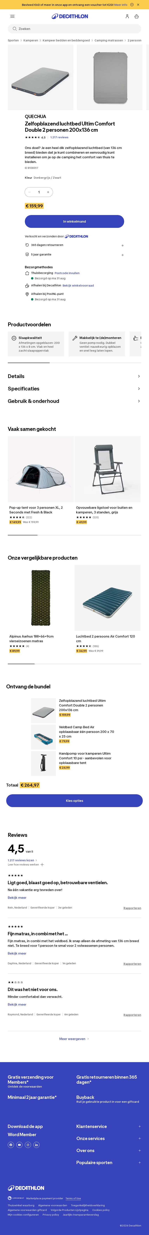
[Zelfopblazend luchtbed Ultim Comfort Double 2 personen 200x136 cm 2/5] (109, 77)
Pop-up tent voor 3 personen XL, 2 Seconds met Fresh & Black (36, 510)
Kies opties (74, 801)
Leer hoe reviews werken (23, 864)
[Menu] (12, 16)
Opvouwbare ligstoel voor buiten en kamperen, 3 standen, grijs (104, 510)
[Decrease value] (29, 192)
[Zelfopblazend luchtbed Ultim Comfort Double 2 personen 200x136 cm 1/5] (40, 77)
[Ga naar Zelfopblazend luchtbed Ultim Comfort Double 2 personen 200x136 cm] (43, 710)
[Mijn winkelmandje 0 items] (136, 16)
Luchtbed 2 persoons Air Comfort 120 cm (105, 638)
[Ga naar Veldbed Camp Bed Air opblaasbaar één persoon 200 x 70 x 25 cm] (43, 737)
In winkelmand (74, 221)
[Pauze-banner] (132, 5)
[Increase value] (48, 192)
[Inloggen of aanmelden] (127, 16)
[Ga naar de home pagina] (70, 16)
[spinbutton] (38, 192)
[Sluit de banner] (138, 5)
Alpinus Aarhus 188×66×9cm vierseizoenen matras (31, 638)
